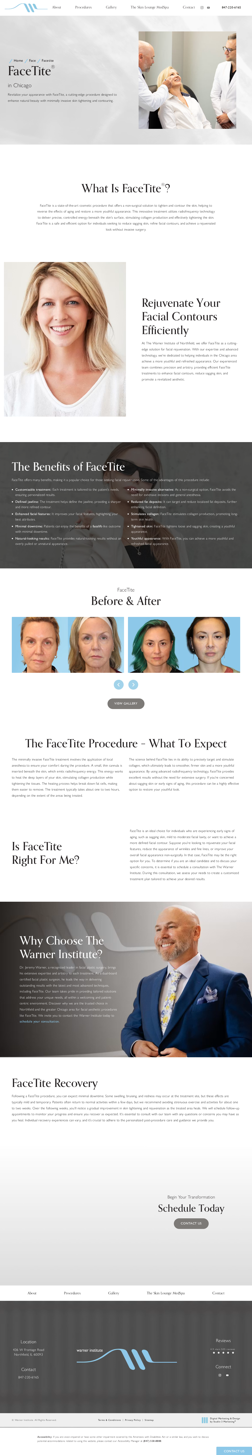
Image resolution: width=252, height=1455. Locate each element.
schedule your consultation (39, 1021)
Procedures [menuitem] (83, 7)
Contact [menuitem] (189, 7)
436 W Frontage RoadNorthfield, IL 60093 (28, 1352)
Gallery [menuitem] (111, 7)
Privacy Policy (133, 1420)
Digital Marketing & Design (225, 1420)
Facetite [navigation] (48, 60)
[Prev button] (119, 685)
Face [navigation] (32, 60)
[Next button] (133, 685)
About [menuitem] (56, 7)
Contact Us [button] (234, 1451)
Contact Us (191, 1223)
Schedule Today (191, 1205)
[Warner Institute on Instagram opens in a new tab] (201, 7)
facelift (97, 526)
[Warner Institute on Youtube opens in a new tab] (208, 7)
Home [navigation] (18, 60)
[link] (231, 7)
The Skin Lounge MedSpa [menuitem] (150, 7)
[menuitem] (201, 7)
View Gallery (125, 703)
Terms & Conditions (109, 1420)
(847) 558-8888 (152, 1440)
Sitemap (149, 1420)
